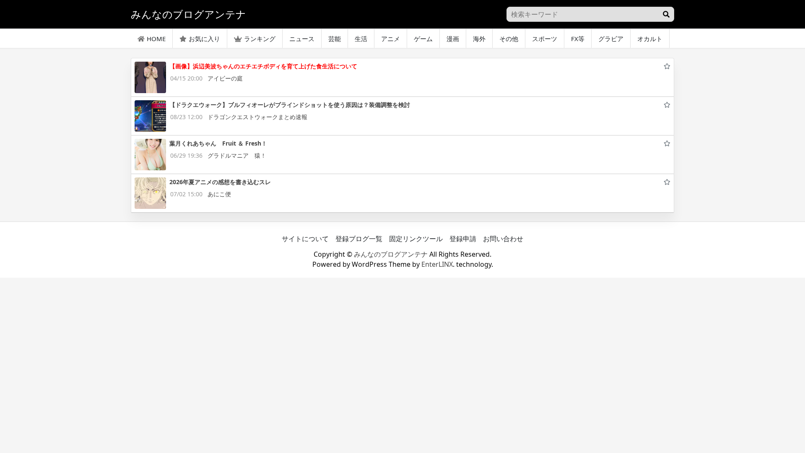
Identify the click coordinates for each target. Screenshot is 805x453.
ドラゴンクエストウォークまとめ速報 (257, 117)
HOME (156, 38)
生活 (361, 38)
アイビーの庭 (225, 78)
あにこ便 (219, 194)
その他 (508, 38)
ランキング (259, 38)
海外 (479, 38)
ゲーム (423, 38)
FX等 (577, 38)
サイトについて (305, 238)
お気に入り (204, 38)
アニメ (390, 38)
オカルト (649, 38)
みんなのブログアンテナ (391, 254)
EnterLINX (437, 264)
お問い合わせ (503, 238)
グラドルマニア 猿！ (237, 155)
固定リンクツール (416, 238)
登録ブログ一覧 (358, 238)
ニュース (301, 38)
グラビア (610, 38)
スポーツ (544, 38)
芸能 (334, 38)
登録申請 (462, 238)
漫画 (453, 38)
